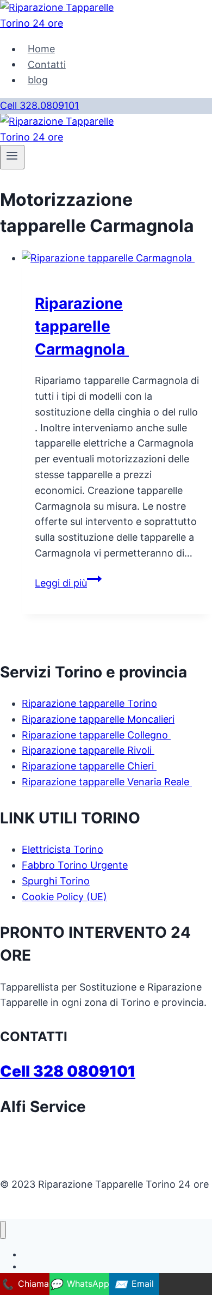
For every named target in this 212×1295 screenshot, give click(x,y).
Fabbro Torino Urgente (75, 865)
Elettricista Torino (62, 849)
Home (41, 48)
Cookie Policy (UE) (64, 896)
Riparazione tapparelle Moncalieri (98, 719)
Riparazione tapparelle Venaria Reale (107, 781)
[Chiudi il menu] (3, 1230)
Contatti (47, 64)
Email (134, 1284)
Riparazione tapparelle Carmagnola (82, 326)
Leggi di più (68, 583)
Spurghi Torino (56, 881)
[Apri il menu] (12, 157)
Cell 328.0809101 (39, 105)
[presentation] (117, 258)
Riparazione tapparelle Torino (89, 703)
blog (38, 79)
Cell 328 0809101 (67, 1071)
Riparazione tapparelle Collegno (96, 735)
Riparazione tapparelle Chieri (89, 766)
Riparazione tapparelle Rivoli (88, 750)
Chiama (25, 1284)
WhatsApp (79, 1284)
